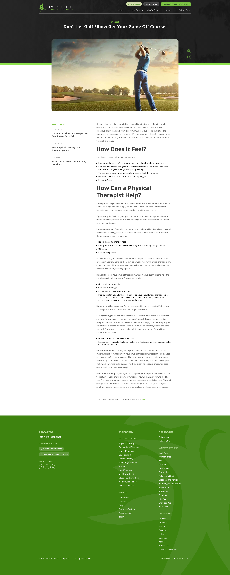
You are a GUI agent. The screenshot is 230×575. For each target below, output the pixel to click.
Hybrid (188, 558)
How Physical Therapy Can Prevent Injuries (66, 149)
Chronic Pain (164, 472)
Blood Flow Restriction (129, 478)
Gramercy (163, 522)
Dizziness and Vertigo (168, 480)
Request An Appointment (176, 4)
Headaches (164, 468)
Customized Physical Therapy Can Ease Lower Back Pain (70, 135)
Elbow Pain (164, 487)
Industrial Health (126, 485)
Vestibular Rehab (126, 474)
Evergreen (134, 4)
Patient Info (183, 10)
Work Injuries (165, 456)
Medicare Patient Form (55, 454)
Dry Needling (125, 455)
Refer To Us (151, 4)
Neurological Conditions (170, 483)
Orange (162, 530)
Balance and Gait (166, 476)
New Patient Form (52, 449)
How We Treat (135, 10)
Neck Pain (163, 506)
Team (121, 516)
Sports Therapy (126, 458)
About (121, 10)
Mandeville (164, 545)
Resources (166, 432)
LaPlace (162, 518)
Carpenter (174, 558)
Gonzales (163, 538)
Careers (122, 501)
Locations (169, 10)
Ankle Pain (163, 491)
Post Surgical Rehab (128, 462)
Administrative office (168, 549)
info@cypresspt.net (50, 436)
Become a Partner (127, 509)
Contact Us (124, 497)
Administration (125, 513)
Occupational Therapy (129, 447)
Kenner (162, 541)
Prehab (122, 466)
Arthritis (162, 464)
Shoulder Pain (165, 503)
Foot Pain (163, 495)
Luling (161, 534)
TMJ (161, 460)
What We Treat (153, 10)
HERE (144, 399)
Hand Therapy (125, 470)
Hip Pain (162, 499)
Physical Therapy (126, 443)
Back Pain (163, 453)
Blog (121, 505)
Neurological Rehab (128, 481)
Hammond (163, 526)
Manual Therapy (126, 451)
